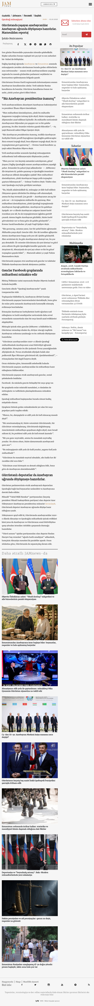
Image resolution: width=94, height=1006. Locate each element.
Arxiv (46, 19)
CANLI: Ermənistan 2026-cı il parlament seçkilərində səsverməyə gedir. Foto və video (76, 285)
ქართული (17, 15)
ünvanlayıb (50, 504)
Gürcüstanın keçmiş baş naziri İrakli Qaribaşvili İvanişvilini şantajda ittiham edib (28, 781)
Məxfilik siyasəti (31, 982)
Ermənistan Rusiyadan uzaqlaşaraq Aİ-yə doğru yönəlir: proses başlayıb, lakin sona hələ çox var (27, 965)
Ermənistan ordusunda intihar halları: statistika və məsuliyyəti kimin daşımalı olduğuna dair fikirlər (25, 827)
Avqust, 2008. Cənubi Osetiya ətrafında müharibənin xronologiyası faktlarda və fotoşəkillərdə (74, 270)
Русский (28, 15)
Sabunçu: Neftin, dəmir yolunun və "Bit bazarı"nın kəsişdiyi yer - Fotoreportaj (74, 330)
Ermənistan (43, 64)
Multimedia (76, 243)
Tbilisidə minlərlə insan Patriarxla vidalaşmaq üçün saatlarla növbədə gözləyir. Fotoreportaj (74, 315)
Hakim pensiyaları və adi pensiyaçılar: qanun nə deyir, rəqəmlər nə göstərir (26, 919)
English (37, 15)
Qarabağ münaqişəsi (12, 19)
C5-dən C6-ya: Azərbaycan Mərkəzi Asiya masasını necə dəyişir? (27, 735)
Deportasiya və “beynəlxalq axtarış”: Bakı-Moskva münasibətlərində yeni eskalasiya (25, 873)
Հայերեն (6, 15)
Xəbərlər (76, 145)
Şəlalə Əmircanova (12, 38)
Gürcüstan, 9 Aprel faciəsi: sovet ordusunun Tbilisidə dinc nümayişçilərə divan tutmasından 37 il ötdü (76, 299)
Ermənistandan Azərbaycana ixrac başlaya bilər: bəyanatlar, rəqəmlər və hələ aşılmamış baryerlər (29, 643)
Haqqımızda (7, 982)
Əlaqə (18, 982)
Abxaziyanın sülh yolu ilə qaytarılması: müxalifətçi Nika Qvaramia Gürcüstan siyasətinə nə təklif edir (27, 689)
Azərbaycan (29, 64)
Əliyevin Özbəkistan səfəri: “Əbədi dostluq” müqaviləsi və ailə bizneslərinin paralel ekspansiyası (28, 598)
